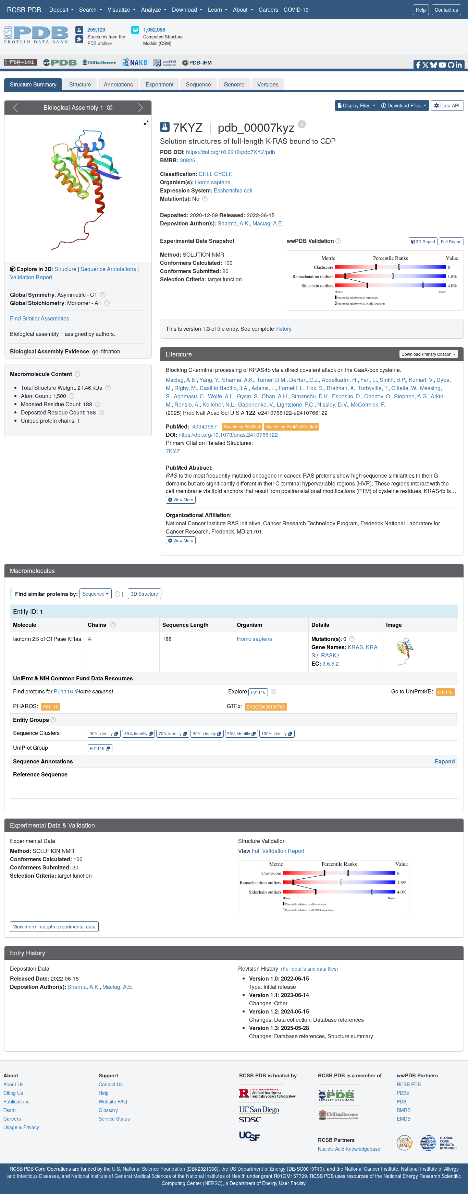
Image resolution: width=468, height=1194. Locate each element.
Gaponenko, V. (256, 404)
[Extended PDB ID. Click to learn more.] (302, 124)
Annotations (118, 84)
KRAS (355, 647)
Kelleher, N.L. (218, 404)
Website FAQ (113, 1101)
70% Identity (170, 733)
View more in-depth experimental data (54, 926)
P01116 (63, 691)
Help (421, 9)
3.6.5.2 (330, 663)
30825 (187, 160)
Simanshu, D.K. (310, 396)
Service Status (114, 1118)
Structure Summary (33, 84)
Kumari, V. (421, 380)
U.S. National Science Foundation (148, 1168)
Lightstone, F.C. (296, 404)
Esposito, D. (346, 396)
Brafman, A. (341, 388)
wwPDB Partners (417, 1075)
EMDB (403, 1118)
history (283, 328)
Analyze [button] (151, 9)
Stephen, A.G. (411, 396)
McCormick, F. (368, 404)
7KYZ (173, 451)
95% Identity (238, 733)
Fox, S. (315, 388)
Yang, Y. (209, 380)
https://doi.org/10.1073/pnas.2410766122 (228, 434)
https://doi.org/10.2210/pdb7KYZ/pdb (230, 152)
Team (9, 1110)
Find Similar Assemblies (39, 318)
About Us (13, 1084)
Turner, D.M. (271, 380)
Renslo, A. (187, 404)
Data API (450, 105)
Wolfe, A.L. (221, 396)
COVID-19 (296, 9)
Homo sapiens (212, 182)
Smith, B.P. (393, 380)
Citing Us (13, 1092)
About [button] (241, 9)
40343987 (204, 426)
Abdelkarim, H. (340, 380)
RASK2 (330, 655)
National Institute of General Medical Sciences (121, 1175)
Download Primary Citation (427, 354)
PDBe (403, 1092)
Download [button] (185, 9)
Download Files (404, 105)
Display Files (357, 105)
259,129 (96, 29)
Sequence (198, 84)
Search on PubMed (242, 426)
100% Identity (274, 733)
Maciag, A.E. (268, 223)
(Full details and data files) (309, 968)
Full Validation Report (278, 851)
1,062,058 (154, 29)
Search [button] (88, 9)
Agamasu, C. (189, 396)
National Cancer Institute (371, 1168)
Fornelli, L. (291, 388)
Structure (80, 84)
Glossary (108, 1110)
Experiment (159, 84)
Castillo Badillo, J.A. (224, 388)
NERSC (213, 1183)
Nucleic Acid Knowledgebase (349, 1148)
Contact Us (111, 1084)
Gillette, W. (404, 388)
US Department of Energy (257, 1168)
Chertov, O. (377, 396)
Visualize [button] (120, 9)
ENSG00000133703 (266, 707)
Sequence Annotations (108, 269)
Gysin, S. (248, 396)
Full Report (451, 241)
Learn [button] (215, 9)
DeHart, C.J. (304, 380)
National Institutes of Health (216, 1175)
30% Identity (101, 733)
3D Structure (144, 593)
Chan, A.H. (275, 396)
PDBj (402, 1101)
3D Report (425, 241)
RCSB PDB (24, 9)
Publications (16, 1101)
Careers (268, 9)
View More (182, 499)
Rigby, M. (185, 388)
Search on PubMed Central (291, 426)
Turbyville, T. (373, 388)
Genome (234, 84)
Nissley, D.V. (332, 404)
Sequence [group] (93, 593)
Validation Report (31, 277)
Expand (445, 761)
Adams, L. (263, 388)
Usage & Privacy (21, 1127)
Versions (268, 84)
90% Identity (204, 733)
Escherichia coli (233, 190)
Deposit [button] (59, 9)
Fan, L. (368, 380)
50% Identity (135, 733)
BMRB (403, 1110)
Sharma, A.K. (234, 223)
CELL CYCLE (216, 174)
